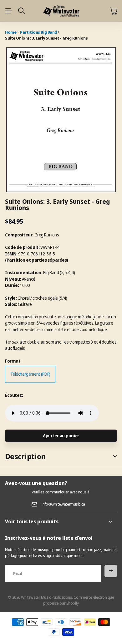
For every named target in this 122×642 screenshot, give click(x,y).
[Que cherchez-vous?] (21, 11)
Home (10, 32)
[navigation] (44, 181)
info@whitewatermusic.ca (63, 504)
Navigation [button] (8, 11)
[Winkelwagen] (113, 11)
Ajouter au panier (61, 436)
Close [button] (61, 521)
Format (12, 361)
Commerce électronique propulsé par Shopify (78, 600)
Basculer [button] (115, 456)
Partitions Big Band (38, 32)
